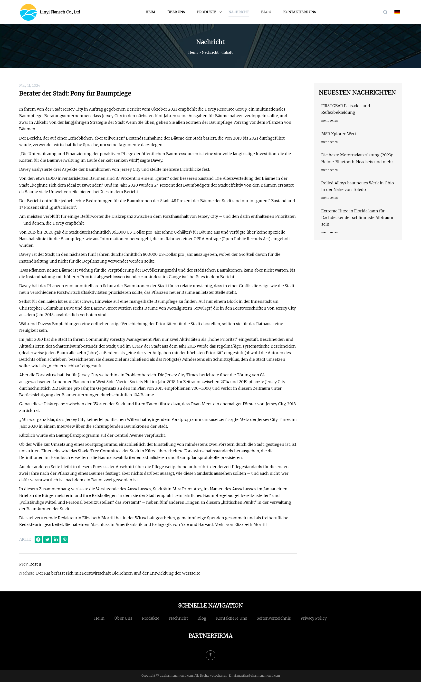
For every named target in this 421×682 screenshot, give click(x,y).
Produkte (206, 12)
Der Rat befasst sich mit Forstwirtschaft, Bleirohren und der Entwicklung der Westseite (118, 573)
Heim (150, 12)
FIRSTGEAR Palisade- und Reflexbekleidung (345, 109)
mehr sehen (329, 120)
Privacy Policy (314, 618)
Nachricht (239, 12)
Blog (266, 12)
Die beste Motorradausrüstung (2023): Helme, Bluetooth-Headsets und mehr (357, 158)
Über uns (176, 12)
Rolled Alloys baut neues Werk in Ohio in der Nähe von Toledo (357, 186)
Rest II (35, 564)
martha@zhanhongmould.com (258, 675)
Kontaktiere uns (299, 12)
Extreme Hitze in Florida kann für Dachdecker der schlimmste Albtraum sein (357, 217)
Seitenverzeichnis (274, 618)
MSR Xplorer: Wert (338, 133)
